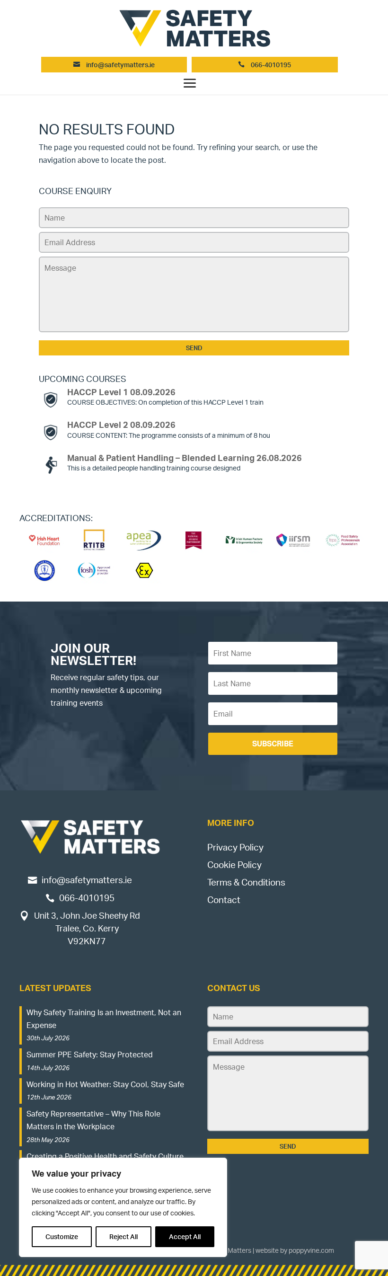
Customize (61, 1236)
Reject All (123, 1236)
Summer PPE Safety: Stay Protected (89, 1054)
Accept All (185, 1236)
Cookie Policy (234, 864)
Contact (223, 899)
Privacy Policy (235, 847)
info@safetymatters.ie (120, 65)
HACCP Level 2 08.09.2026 (121, 424)
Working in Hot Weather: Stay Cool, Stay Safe (105, 1084)
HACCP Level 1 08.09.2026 (121, 392)
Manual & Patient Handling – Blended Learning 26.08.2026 (184, 457)
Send (194, 348)
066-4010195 (270, 65)
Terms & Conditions (246, 882)
